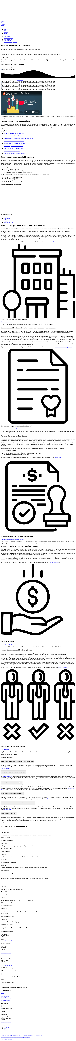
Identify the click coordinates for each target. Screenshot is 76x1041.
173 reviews (20, 80)
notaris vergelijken (62, 667)
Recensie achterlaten (5, 1000)
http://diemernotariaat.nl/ (6, 965)
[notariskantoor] (38, 318)
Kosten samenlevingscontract (10, 42)
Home (2, 21)
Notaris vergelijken (8, 39)
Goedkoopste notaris (8, 38)
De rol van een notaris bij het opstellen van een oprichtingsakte (15, 1037)
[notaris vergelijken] (38, 743)
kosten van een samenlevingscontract (63, 347)
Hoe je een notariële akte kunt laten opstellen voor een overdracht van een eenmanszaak (21, 1035)
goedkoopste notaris (54, 562)
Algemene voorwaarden (6, 998)
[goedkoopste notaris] (38, 638)
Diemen (5, 217)
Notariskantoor (7, 40)
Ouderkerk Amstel (8, 219)
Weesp (5, 221)
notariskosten (58, 457)
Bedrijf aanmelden (5, 996)
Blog (2, 22)
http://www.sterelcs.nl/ (6, 953)
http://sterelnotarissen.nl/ (6, 940)
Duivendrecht (7, 218)
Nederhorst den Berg (8, 222)
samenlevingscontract (8, 776)
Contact (2, 25)
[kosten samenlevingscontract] (38, 423)
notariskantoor (54, 241)
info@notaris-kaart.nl (6, 1022)
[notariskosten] (38, 533)
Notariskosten (7, 36)
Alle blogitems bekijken (6, 1039)
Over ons (3, 24)
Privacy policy (4, 997)
